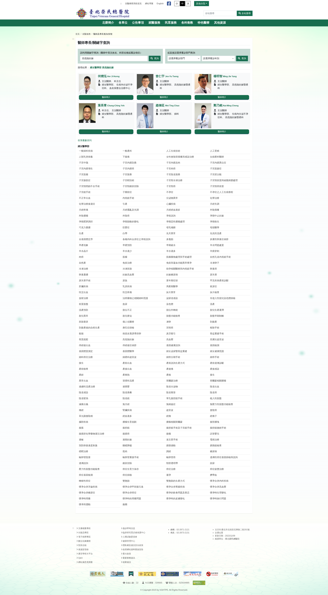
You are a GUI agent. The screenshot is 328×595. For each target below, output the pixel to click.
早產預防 (127, 245)
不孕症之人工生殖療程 (221, 192)
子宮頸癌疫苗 (217, 186)
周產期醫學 (172, 286)
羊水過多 (171, 251)
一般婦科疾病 (86, 151)
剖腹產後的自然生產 (89, 327)
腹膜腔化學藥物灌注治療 (91, 433)
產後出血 (127, 369)
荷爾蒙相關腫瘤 (218, 380)
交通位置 (219, 533)
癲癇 (125, 504)
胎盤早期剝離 (217, 316)
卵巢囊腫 (83, 274)
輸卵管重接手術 (131, 457)
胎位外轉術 (172, 310)
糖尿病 (213, 451)
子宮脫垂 (127, 174)
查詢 (156, 58)
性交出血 (83, 292)
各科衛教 (187, 22)
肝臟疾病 (83, 286)
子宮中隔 (83, 162)
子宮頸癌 (171, 186)
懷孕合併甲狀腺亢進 (133, 486)
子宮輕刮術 (128, 180)
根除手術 (214, 327)
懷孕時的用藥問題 (132, 498)
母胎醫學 (214, 227)
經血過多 (127, 416)
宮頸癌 (169, 327)
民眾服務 (171, 22)
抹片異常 (171, 292)
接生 (81, 363)
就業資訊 (127, 562)
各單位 (123, 22)
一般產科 (127, 151)
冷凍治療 (83, 268)
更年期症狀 (172, 280)
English (160, 3)
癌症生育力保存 (131, 469)
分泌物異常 (172, 198)
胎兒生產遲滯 (217, 310)
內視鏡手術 (128, 198)
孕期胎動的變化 (131, 221)
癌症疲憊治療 (217, 469)
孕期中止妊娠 (217, 215)
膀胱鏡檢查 (216, 445)
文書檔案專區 (84, 528)
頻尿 (212, 463)
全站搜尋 (246, 13)
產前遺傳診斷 (217, 363)
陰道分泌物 (172, 386)
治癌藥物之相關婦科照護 (135, 298)
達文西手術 (172, 439)
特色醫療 (203, 22)
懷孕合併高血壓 (218, 486)
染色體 (169, 304)
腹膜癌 (126, 433)
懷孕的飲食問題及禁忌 (177, 492)
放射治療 (83, 298)
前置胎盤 (83, 304)
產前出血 (127, 363)
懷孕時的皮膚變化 (175, 498)
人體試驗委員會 (130, 537)
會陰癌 (213, 410)
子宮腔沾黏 (216, 174)
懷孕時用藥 (84, 498)
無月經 (126, 404)
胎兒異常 (83, 316)
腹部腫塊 (214, 422)
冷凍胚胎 (127, 268)
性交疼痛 (127, 292)
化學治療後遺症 (87, 204)
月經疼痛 (83, 210)
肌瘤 (125, 257)
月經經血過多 (173, 210)
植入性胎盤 (216, 398)
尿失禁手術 (84, 280)
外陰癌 (126, 215)
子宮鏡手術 (84, 192)
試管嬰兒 (214, 433)
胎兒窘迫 (127, 316)
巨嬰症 (126, 227)
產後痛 (169, 369)
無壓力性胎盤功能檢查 (221, 404)
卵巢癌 (213, 268)
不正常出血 (84, 198)
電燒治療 (214, 439)
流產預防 (83, 310)
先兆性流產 (216, 233)
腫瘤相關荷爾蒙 (174, 422)
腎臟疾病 (127, 410)
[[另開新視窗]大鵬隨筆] (192, 574)
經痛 (168, 416)
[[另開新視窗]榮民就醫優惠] (117, 574)
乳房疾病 (127, 286)
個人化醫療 (128, 321)
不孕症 (169, 192)
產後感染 (214, 369)
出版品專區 (83, 532)
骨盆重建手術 (217, 333)
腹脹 (81, 428)
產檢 (168, 375)
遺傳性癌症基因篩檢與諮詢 (224, 457)
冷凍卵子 (214, 263)
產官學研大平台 (85, 554)
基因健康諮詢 (173, 345)
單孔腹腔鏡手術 (174, 398)
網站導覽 (149, 3)
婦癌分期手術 (173, 357)
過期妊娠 (127, 439)
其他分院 (200, 3)
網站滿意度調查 (85, 562)
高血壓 (169, 339)
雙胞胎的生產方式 (175, 481)
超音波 (169, 410)
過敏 (81, 439)
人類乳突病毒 (86, 157)
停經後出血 (84, 345)
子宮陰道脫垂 (173, 174)
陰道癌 (213, 392)
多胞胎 (169, 239)
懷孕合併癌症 (129, 492)
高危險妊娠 (128, 339)
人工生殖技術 (173, 151)
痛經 (81, 410)
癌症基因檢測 (86, 475)
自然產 (82, 263)
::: (121, 3)
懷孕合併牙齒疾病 (88, 486)
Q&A (80, 558)
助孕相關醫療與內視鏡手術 (180, 268)
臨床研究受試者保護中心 (134, 532)
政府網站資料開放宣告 (133, 549)
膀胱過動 (171, 445)
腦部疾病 (83, 422)
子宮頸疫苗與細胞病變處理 (224, 180)
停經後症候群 (129, 345)
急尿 (125, 304)
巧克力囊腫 (84, 227)
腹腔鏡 (126, 428)
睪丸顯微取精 (86, 416)
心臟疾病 (171, 204)
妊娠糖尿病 (172, 274)
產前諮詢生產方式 (175, 363)
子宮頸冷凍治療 (174, 180)
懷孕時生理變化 (218, 492)
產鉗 (81, 375)
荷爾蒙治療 (172, 380)
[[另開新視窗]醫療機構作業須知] (170, 574)
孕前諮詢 (171, 215)
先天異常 (171, 233)
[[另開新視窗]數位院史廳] (147, 574)
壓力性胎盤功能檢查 (89, 469)
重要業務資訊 (129, 558)
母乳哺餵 (171, 227)
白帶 (125, 233)
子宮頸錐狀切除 (131, 186)
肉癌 (81, 257)
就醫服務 (154, 22)
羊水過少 (127, 251)
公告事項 (138, 22)
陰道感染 (83, 392)
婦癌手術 (214, 357)
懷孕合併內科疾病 (219, 481)
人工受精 (214, 151)
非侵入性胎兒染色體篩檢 (222, 298)
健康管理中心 (129, 541)
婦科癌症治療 (86, 357)
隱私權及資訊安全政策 (133, 545)
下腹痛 (126, 157)
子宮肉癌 (171, 168)
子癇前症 (127, 192)
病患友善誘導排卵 (132, 333)
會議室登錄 (83, 549)
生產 (81, 233)
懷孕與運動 (84, 504)
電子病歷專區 (84, 537)
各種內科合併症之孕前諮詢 (136, 239)
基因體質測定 (86, 351)
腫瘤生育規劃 (129, 422)
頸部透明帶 (172, 463)
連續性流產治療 (87, 386)
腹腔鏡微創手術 (218, 428)
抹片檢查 (214, 292)
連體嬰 (126, 386)
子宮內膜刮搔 (129, 162)
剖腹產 (213, 321)
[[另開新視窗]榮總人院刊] (97, 574)
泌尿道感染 (172, 298)
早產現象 (83, 245)
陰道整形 (171, 392)
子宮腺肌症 (84, 180)
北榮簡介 (108, 22)
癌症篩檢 (127, 475)
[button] (323, 590)
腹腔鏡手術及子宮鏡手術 (179, 428)
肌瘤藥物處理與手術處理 (179, 257)
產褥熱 (126, 375)
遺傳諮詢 (83, 463)
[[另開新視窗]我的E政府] (131, 574)
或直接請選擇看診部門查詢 (181, 52)
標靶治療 (83, 451)
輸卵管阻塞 (84, 457)
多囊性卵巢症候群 (219, 239)
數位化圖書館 (84, 541)
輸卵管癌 (171, 457)
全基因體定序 (86, 239)
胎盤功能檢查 (173, 316)
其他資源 (220, 22)
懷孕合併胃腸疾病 (175, 486)
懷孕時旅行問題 (218, 498)
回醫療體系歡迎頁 (133, 3)
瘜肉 (125, 451)
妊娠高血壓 (128, 274)
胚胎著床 (83, 321)
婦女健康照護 (217, 351)
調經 (168, 451)
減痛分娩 (83, 404)
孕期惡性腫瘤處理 (175, 221)
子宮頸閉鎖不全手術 (89, 186)
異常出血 (83, 380)
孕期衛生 (214, 221)
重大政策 (127, 554)
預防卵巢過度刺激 (88, 445)
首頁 (77, 34)
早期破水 (171, 245)
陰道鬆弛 (83, 398)
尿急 (125, 280)
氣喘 (81, 333)
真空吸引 (171, 333)
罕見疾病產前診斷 (219, 280)
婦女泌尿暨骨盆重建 (176, 351)
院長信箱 (82, 545)
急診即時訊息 (129, 528)
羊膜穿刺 (214, 251)
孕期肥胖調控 (86, 221)
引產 (125, 204)
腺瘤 (168, 433)
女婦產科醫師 (217, 157)
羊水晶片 (83, 251)
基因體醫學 (128, 351)
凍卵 (168, 321)
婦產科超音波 (129, 357)
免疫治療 (127, 263)
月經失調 (214, 204)
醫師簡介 (106, 97)
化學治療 (214, 198)
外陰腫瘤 (83, 215)
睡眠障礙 (127, 445)
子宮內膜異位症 (218, 162)
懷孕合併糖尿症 (87, 492)
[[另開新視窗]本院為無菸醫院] (212, 574)
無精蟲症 (171, 404)
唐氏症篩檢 (128, 327)
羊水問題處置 (217, 245)
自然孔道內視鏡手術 (220, 257)
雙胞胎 (126, 481)
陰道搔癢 (127, 392)
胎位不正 (127, 310)
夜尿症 (213, 286)
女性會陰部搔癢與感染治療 (180, 157)
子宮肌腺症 (216, 168)
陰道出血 (214, 386)
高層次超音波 (217, 339)
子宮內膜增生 (86, 168)
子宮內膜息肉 (173, 162)
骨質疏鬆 (83, 339)
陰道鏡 (126, 398)
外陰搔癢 (214, 210)
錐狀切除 (127, 463)
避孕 (168, 475)
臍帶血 (213, 475)
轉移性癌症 (84, 481)
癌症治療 (171, 469)
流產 (212, 304)
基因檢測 (214, 345)
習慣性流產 (128, 380)
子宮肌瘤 (83, 174)
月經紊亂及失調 (131, 210)
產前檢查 (83, 369)
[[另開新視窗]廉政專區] (230, 574)
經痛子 (213, 416)
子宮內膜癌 (128, 168)
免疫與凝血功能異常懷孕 (179, 263)
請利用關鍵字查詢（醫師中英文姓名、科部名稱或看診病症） (111, 52)
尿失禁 (213, 274)
